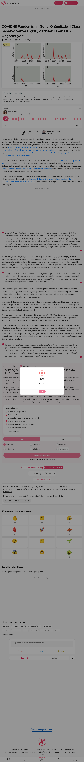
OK (42, 391)
